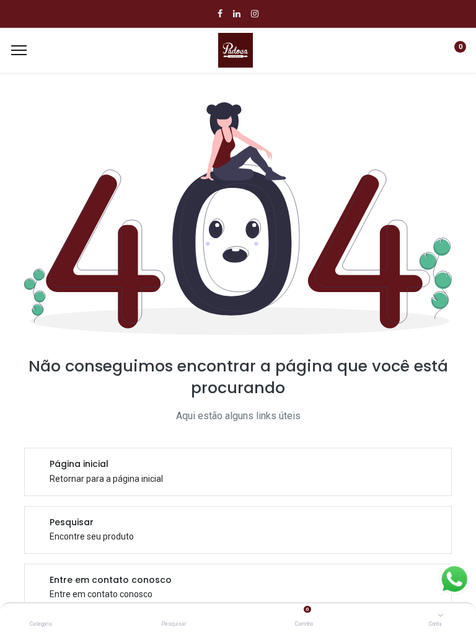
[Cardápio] (19, 50)
